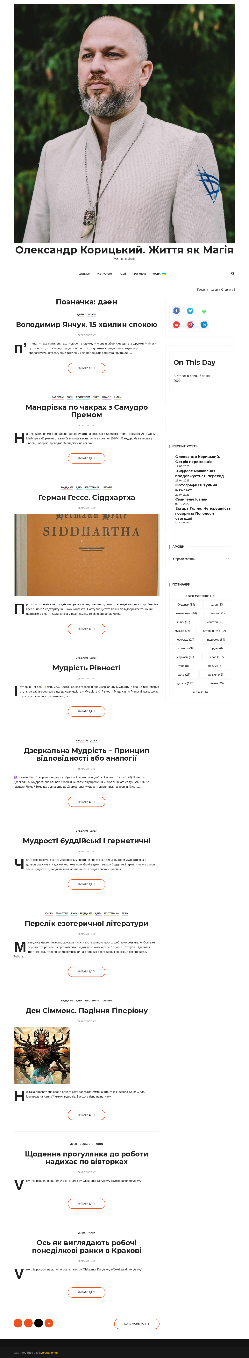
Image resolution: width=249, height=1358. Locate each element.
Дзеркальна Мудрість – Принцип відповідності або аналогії (86, 754)
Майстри (62, 913)
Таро (96, 397)
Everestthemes (49, 1352)
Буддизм (58, 397)
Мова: (157, 273)
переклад (185, 639)
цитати (185, 683)
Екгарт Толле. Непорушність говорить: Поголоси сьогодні (203, 513)
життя (218, 613)
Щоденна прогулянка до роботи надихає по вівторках (86, 1158)
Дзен (80, 314)
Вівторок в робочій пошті (192, 376)
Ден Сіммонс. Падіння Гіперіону (86, 1010)
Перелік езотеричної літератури (86, 923)
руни (217, 648)
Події (122, 273)
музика (182, 630)
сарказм (185, 657)
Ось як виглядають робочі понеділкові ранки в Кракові (86, 1246)
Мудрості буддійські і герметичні (87, 840)
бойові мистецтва (200, 595)
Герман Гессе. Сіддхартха (86, 497)
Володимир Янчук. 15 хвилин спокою (86, 324)
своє (217, 657)
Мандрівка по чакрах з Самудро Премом (86, 411)
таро (183, 665)
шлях (200, 692)
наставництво (214, 630)
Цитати (91, 314)
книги (183, 622)
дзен (217, 604)
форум (215, 665)
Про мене (139, 273)
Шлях (117, 397)
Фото (99, 1144)
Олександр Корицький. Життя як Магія (124, 250)
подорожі (216, 639)
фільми (215, 674)
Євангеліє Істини (191, 499)
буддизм (186, 604)
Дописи (84, 273)
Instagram (104, 273)
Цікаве (106, 397)
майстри (215, 622)
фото (184, 674)
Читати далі (86, 367)
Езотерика (83, 397)
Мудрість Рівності (87, 668)
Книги (49, 913)
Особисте (86, 1144)
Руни (74, 913)
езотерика (186, 613)
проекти (186, 648)
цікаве (217, 683)
